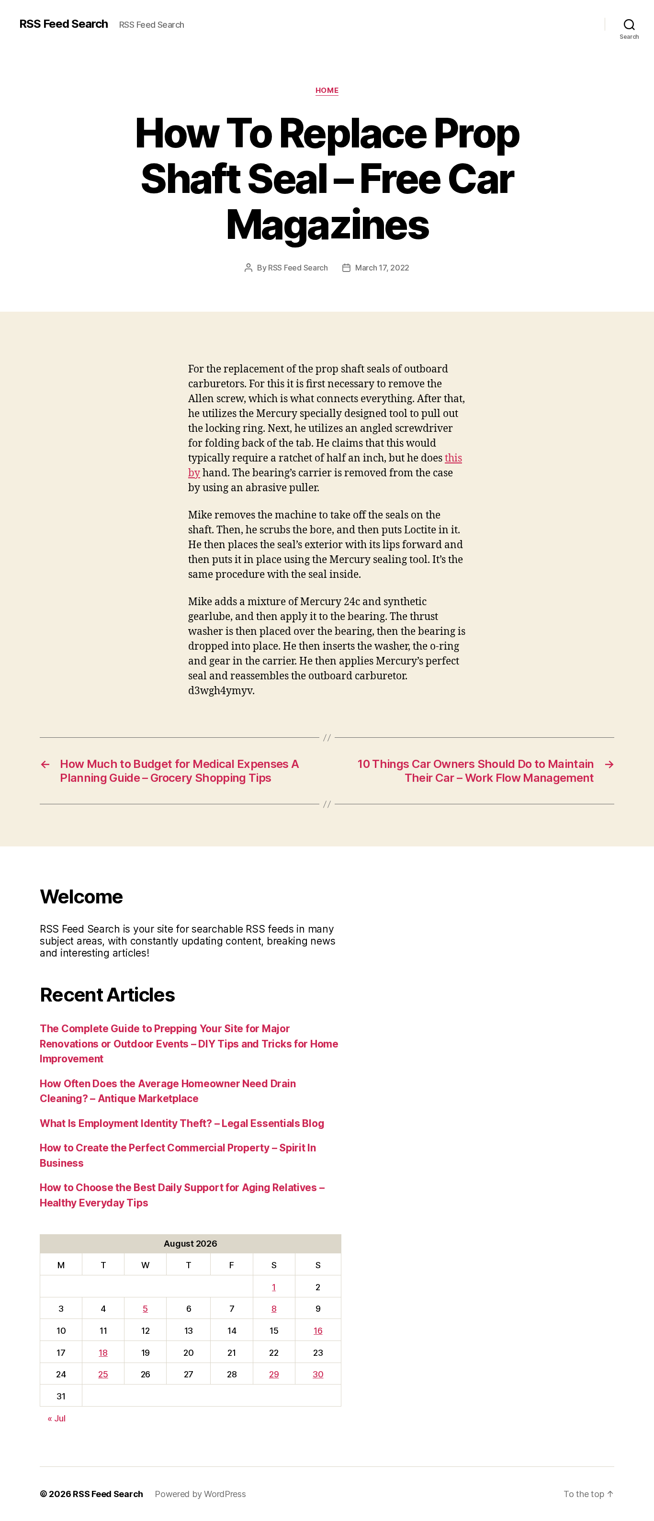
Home (327, 90)
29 (274, 1374)
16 (318, 1331)
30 (318, 1374)
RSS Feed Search (63, 24)
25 (103, 1374)
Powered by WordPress (200, 1494)
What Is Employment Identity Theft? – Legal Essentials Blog (182, 1123)
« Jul (56, 1418)
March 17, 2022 (382, 267)
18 (103, 1353)
